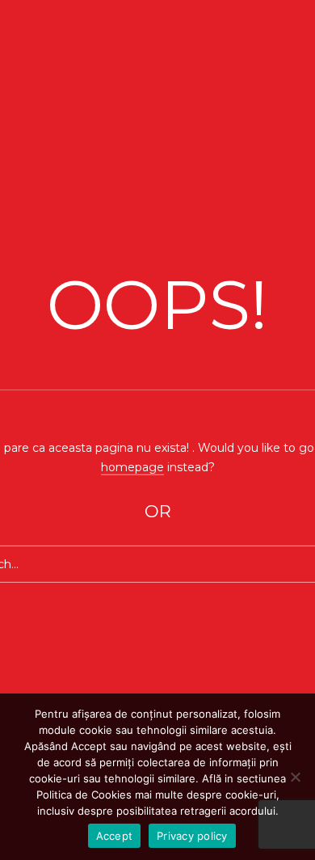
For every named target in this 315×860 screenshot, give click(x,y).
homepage (132, 466)
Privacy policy (192, 835)
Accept (114, 835)
